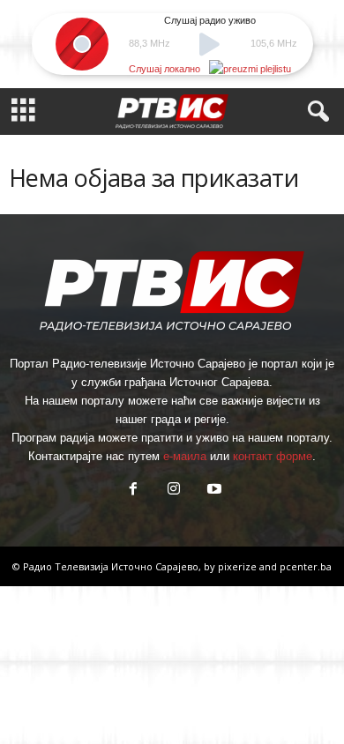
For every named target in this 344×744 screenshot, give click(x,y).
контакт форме (272, 456)
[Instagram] (173, 490)
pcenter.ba (306, 566)
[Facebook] (133, 490)
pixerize (238, 566)
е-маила (184, 456)
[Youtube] (212, 490)
